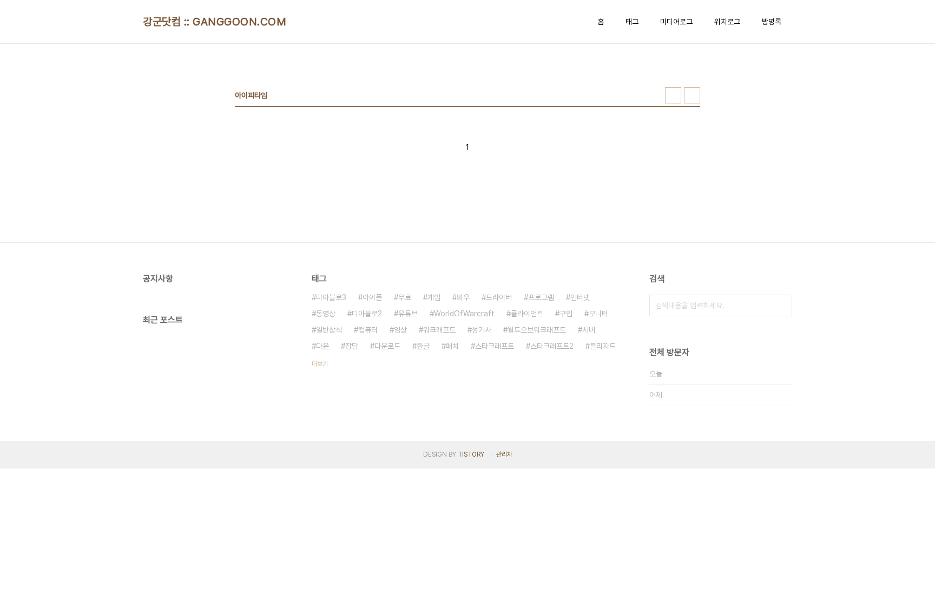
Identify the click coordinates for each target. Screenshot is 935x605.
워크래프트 (439, 330)
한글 (423, 346)
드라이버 (499, 297)
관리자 (504, 454)
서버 (588, 330)
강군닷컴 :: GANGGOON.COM (214, 21)
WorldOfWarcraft (464, 313)
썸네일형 (673, 95)
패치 (452, 346)
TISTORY (471, 454)
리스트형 (692, 95)
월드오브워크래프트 (537, 330)
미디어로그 (676, 21)
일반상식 (329, 330)
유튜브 (408, 313)
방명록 (771, 21)
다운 (322, 346)
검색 (781, 305)
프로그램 (541, 297)
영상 (400, 330)
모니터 (598, 313)
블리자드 (603, 346)
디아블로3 (331, 297)
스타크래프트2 (552, 346)
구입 (565, 313)
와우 (463, 297)
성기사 (481, 330)
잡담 (351, 346)
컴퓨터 (368, 330)
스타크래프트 (494, 346)
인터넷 (580, 297)
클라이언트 (527, 313)
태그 (631, 21)
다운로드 (387, 346)
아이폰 (372, 297)
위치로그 (727, 21)
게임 (433, 297)
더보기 (320, 364)
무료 (404, 297)
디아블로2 (367, 313)
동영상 (325, 313)
